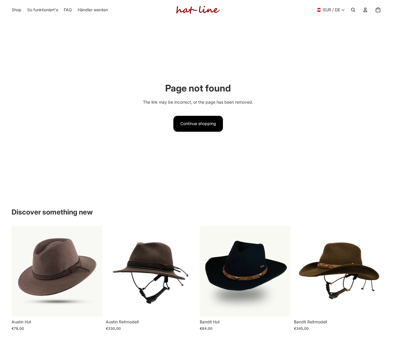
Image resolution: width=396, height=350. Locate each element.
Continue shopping (198, 123)
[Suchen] (353, 9)
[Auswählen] (93, 308)
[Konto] (365, 9)
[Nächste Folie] (187, 271)
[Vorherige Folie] (114, 271)
